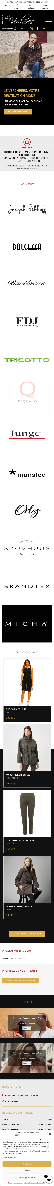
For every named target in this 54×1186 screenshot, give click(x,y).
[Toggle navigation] (48, 19)
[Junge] (27, 435)
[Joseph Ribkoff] (27, 209)
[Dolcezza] (27, 246)
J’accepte (27, 1028)
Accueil (7, 5)
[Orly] (27, 510)
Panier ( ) (24, 28)
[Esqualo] (27, 397)
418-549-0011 (11, 1101)
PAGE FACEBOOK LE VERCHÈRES (20, 980)
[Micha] (27, 623)
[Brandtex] (27, 586)
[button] (50, 1134)
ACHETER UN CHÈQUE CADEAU (27, 934)
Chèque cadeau (31, 6)
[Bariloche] (27, 284)
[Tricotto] (27, 359)
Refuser (27, 1171)
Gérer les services (10, 1157)
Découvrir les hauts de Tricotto (25, 113)
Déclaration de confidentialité (34, 1183)
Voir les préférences (27, 1177)
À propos (17, 6)
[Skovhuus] (27, 548)
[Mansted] (27, 473)
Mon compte (7, 28)
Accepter (27, 1164)
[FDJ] (27, 322)
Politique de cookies (15, 1183)
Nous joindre (45, 6)
